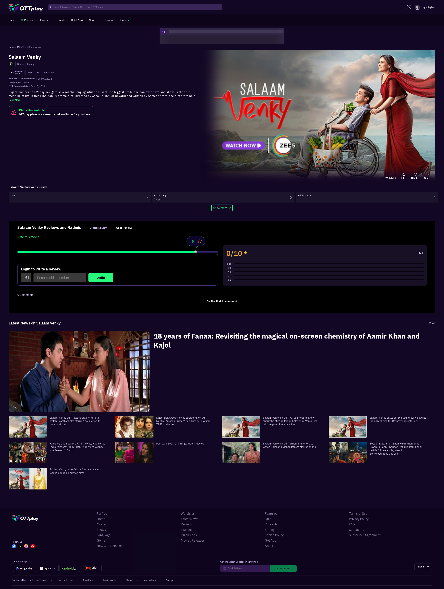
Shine (129, 580)
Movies (102, 524)
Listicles (187, 529)
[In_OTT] (27, 546)
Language (103, 535)
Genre (101, 540)
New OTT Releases (110, 545)
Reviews (187, 524)
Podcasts (271, 524)
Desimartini (109, 580)
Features (271, 513)
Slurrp (169, 580)
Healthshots (149, 580)
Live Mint (88, 580)
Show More (220, 208)
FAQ (352, 524)
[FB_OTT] (15, 546)
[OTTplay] (26, 7)
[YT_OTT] (34, 546)
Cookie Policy (274, 535)
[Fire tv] (91, 568)
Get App (270, 540)
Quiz (268, 519)
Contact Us (356, 529)
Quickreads (189, 535)
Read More (14, 100)
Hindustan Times (37, 580)
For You (102, 513)
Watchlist (187, 513)
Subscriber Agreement (365, 535)
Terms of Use (358, 513)
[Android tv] (69, 568)
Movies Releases (193, 540)
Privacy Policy (359, 519)
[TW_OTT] (21, 546)
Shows (101, 529)
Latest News (189, 519)
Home (101, 519)
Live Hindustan (65, 580)
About (269, 545)
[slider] (195, 251)
